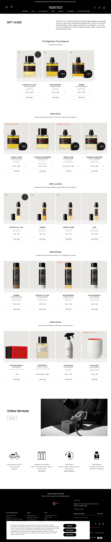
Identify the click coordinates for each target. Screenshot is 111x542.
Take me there (41, 471)
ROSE (45, 519)
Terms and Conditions (69, 471)
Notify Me (16, 171)
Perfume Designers (32, 517)
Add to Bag (29, 97)
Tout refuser (70, 530)
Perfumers (71, 11)
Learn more (14, 468)
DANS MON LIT (42, 365)
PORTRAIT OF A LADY (29, 85)
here (93, 466)
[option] (55, 2)
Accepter (70, 525)
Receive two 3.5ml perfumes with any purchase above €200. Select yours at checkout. (55, 1)
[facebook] (95, 524)
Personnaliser (70, 534)
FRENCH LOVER (68, 157)
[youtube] (99, 524)
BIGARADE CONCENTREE (94, 157)
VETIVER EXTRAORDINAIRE (42, 157)
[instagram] (103, 524)
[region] (48, 530)
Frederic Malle (31, 515)
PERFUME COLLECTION (50, 515)
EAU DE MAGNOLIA (94, 295)
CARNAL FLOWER (16, 157)
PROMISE (81, 85)
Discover (12, 418)
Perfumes (25, 11)
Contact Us (9, 517)
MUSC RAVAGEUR (55, 85)
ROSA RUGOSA (68, 365)
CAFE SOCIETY (94, 365)
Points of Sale (31, 519)
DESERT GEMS (48, 517)
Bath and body (43, 11)
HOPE (94, 227)
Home (53, 11)
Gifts (33, 11)
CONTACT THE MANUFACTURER (14, 519)
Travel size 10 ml (11, 515)
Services (61, 11)
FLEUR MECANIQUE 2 (16, 365)
